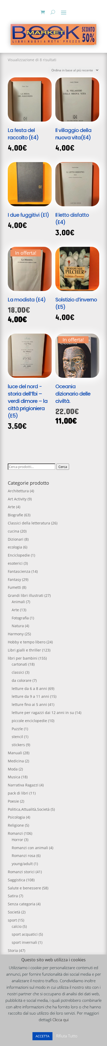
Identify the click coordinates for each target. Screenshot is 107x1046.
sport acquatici (25, 934)
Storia (13, 950)
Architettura (18, 490)
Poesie (13, 801)
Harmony (16, 633)
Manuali (15, 752)
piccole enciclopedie (29, 720)
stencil (17, 736)
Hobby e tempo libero (26, 641)
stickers (18, 744)
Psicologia (16, 817)
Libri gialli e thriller (24, 650)
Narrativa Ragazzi (23, 784)
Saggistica (16, 879)
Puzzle (17, 728)
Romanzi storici (21, 871)
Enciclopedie (19, 555)
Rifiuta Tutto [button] (66, 1035)
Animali (18, 601)
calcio (17, 926)
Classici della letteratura (29, 523)
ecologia (15, 547)
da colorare (21, 680)
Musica (14, 776)
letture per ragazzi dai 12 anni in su (43, 712)
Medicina (16, 760)
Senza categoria (21, 903)
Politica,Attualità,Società (29, 809)
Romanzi (15, 833)
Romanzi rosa (23, 855)
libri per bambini (22, 658)
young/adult (22, 863)
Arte (11, 506)
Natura (18, 625)
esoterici (15, 563)
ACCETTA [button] (42, 1036)
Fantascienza (19, 571)
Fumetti (14, 587)
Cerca (62, 466)
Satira (13, 895)
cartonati (19, 664)
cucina (13, 531)
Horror (17, 839)
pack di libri (18, 793)
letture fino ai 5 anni (29, 704)
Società (14, 912)
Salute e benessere (24, 887)
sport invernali (24, 942)
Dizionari (15, 539)
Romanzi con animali (30, 847)
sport (12, 920)
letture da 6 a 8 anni (29, 688)
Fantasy (14, 579)
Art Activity (17, 498)
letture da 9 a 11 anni (30, 696)
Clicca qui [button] (60, 1019)
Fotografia (20, 617)
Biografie (15, 514)
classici (18, 672)
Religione (16, 825)
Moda (13, 769)
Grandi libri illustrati (25, 595)
